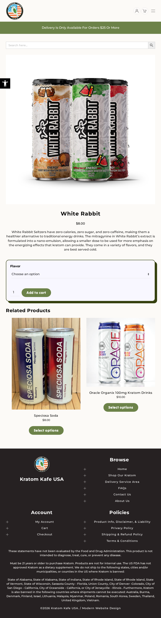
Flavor (15, 266)
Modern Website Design (101, 608)
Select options (46, 430)
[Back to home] (15, 11)
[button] (5, 83)
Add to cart (36, 292)
